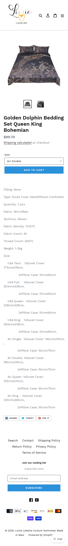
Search (13, 440)
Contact (28, 440)
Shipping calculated (18, 142)
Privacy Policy (46, 446)
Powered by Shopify (40, 535)
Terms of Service (34, 452)
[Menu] (62, 15)
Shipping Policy (49, 440)
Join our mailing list (34, 462)
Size (7, 154)
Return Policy (22, 446)
